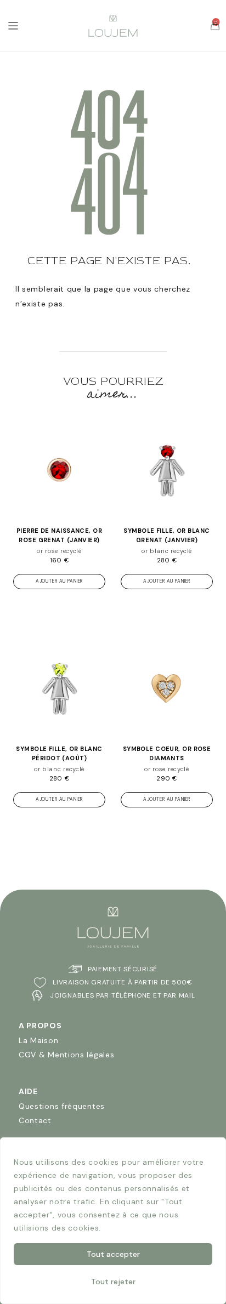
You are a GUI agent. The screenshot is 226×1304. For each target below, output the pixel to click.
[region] (113, 1220)
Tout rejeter (113, 1281)
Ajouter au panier (59, 581)
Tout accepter (113, 1254)
